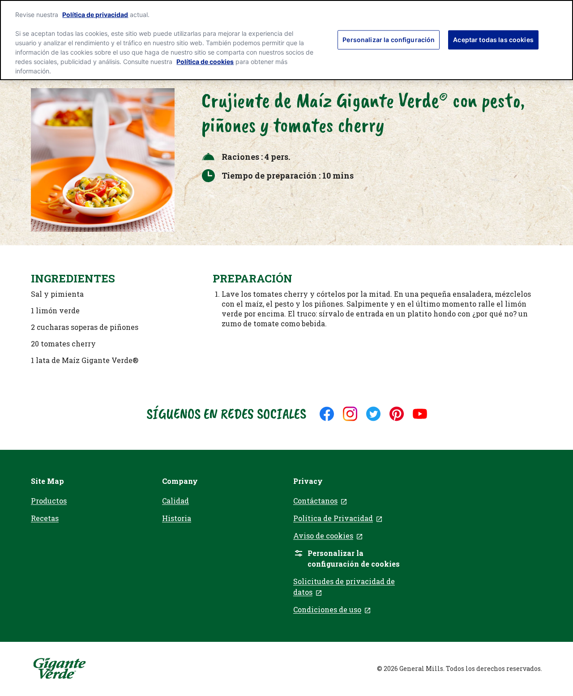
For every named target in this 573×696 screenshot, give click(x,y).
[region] (286, 40)
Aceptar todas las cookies (493, 39)
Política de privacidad (95, 14)
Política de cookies (205, 61)
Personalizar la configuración (388, 39)
